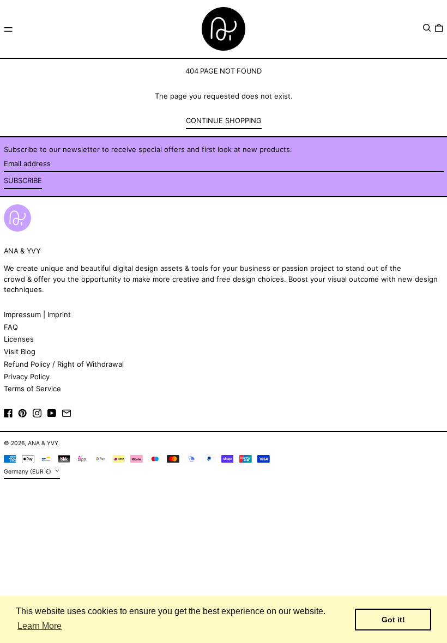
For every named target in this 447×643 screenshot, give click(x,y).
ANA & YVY (43, 443)
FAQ (11, 327)
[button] (426, 28)
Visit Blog (19, 351)
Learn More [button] (39, 625)
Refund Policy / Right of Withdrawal (64, 364)
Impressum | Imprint (37, 314)
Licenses (19, 339)
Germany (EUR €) (28, 471)
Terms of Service (32, 388)
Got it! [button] (393, 619)
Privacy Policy (27, 376)
